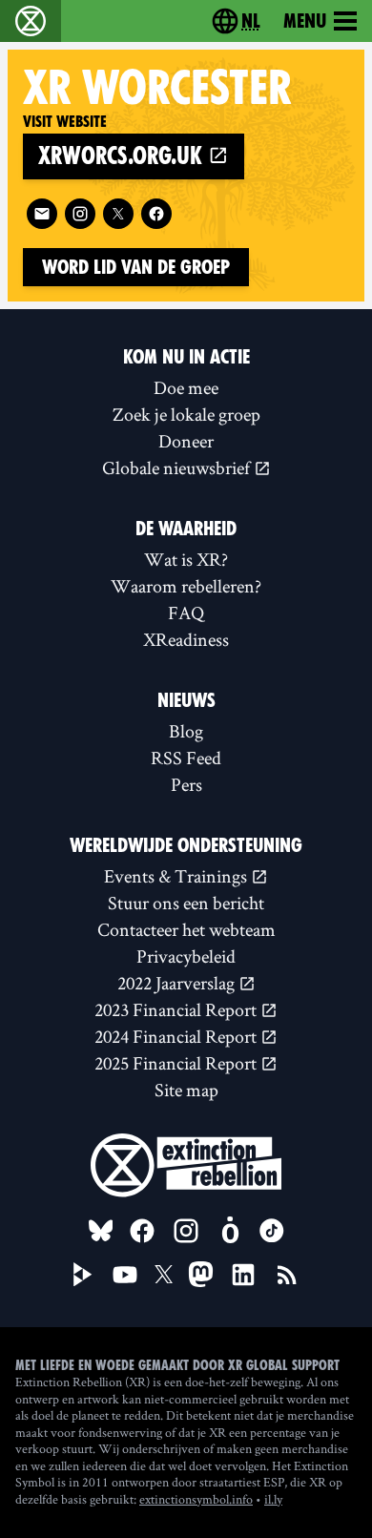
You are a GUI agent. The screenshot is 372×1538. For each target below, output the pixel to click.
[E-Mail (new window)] (42, 213)
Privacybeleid (186, 956)
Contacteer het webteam (186, 929)
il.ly (273, 1498)
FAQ (186, 612)
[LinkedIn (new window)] (243, 1275)
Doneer (186, 440)
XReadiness (186, 639)
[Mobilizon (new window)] (230, 1231)
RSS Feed (186, 757)
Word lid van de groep (136, 267)
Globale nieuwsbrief (178, 467)
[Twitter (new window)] (118, 213)
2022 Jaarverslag (177, 982)
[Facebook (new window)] (156, 213)
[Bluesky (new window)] (101, 1231)
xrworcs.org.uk (123, 156)
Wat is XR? (186, 559)
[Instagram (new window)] (80, 213)
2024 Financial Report (177, 1036)
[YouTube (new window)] (125, 1275)
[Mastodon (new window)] (200, 1274)
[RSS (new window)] (287, 1275)
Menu (304, 21)
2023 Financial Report (177, 1009)
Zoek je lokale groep (186, 414)
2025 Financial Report (177, 1062)
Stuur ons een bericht (186, 902)
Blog (186, 730)
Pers (186, 784)
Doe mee (186, 387)
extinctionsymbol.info (196, 1498)
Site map (186, 1089)
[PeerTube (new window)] (83, 1275)
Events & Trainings (177, 875)
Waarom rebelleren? (186, 585)
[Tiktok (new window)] (272, 1231)
